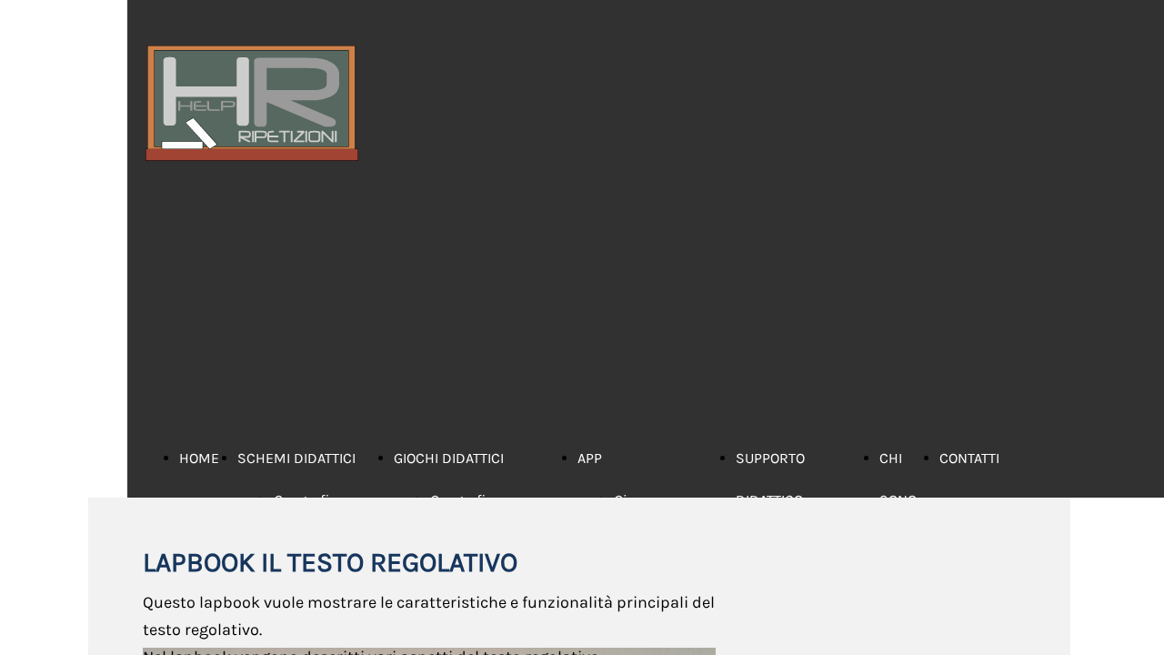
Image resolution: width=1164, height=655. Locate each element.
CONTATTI (969, 458)
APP (589, 458)
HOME (199, 458)
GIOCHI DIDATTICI (449, 458)
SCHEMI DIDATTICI (296, 458)
